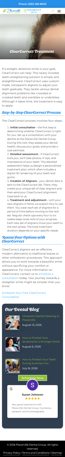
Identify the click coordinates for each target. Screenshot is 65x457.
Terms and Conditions (35, 452)
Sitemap (56, 452)
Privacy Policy (11, 452)
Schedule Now (32, 378)
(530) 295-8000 (37, 4)
